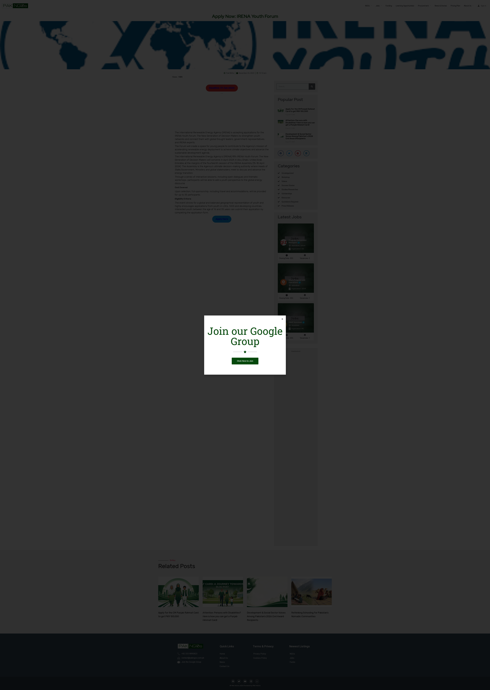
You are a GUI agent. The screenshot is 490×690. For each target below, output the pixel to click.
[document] (245, 345)
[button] (245, 361)
